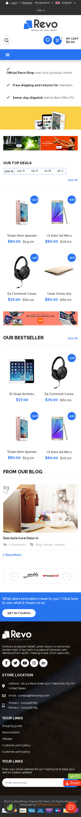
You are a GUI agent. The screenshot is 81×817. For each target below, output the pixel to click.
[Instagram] (34, 663)
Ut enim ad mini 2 (59, 235)
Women (59, 544)
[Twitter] (15, 663)
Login (14, 3)
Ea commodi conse (22, 293)
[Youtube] (25, 663)
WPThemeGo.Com (49, 804)
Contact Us (70, 807)
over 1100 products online (39, 72)
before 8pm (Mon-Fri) (43, 97)
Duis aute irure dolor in (20, 538)
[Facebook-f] (6, 663)
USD (39, 10)
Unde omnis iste (59, 293)
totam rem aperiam (22, 235)
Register (27, 3)
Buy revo (9, 807)
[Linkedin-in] (43, 663)
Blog (39, 544)
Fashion (48, 544)
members (43, 85)
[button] (7, 54)
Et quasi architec (22, 394)
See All (73, 180)
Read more (13, 555)
